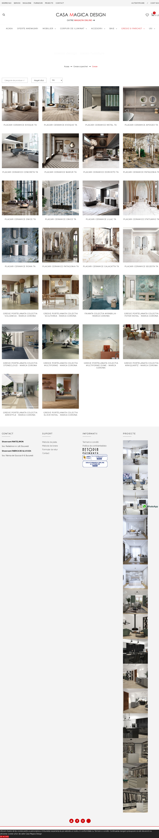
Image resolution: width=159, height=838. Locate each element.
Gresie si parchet (80, 66)
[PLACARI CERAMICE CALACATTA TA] (101, 245)
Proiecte (49, 3)
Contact (60, 3)
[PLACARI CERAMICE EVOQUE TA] (20, 103)
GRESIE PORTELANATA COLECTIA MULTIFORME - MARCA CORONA (60, 364)
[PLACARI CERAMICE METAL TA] (101, 103)
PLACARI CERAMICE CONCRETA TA (20, 172)
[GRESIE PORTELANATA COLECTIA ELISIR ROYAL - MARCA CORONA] (60, 392)
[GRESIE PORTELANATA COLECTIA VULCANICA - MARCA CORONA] (20, 292)
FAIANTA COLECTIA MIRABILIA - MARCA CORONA (101, 314)
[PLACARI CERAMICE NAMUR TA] (60, 157)
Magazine (27, 3)
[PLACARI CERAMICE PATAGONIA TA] (60, 246)
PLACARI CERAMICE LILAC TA (101, 219)
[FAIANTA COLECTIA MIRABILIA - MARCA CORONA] (101, 292)
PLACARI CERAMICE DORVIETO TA (101, 172)
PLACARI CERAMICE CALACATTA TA (101, 266)
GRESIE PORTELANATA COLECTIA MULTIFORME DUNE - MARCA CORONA (101, 365)
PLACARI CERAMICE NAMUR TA (60, 172)
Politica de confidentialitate (94, 446)
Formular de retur (50, 449)
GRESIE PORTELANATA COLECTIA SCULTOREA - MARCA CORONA (60, 314)
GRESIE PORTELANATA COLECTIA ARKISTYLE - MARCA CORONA (20, 413)
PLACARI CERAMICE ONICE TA (20, 219)
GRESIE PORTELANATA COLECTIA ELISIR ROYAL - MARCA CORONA (60, 413)
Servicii (17, 3)
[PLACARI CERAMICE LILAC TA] (101, 198)
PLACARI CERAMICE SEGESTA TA (141, 266)
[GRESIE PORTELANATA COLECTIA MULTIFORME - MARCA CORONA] (60, 341)
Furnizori (38, 3)
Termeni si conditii (91, 442)
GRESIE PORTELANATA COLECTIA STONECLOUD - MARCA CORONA (20, 364)
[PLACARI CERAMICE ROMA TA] (20, 253)
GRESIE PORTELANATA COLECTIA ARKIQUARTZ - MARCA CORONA (141, 364)
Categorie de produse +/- (14, 80)
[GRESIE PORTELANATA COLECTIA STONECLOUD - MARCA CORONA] (20, 341)
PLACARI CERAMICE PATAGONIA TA (60, 266)
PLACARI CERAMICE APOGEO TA (141, 125)
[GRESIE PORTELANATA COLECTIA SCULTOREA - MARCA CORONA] (60, 292)
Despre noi (6, 3)
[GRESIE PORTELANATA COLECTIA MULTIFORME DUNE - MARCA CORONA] (101, 347)
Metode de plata (49, 442)
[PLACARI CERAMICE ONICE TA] (20, 198)
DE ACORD (4, 837)
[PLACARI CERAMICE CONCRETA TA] (20, 150)
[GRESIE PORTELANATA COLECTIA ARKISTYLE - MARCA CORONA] (20, 391)
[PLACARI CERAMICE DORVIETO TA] (101, 150)
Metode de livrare (50, 446)
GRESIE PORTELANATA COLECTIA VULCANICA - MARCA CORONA (20, 314)
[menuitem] (9, 28)
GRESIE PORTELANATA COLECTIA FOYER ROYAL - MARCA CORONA (141, 314)
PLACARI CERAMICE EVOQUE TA (20, 125)
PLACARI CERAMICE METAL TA (101, 125)
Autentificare (137, 3)
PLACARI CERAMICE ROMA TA (20, 266)
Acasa (66, 66)
